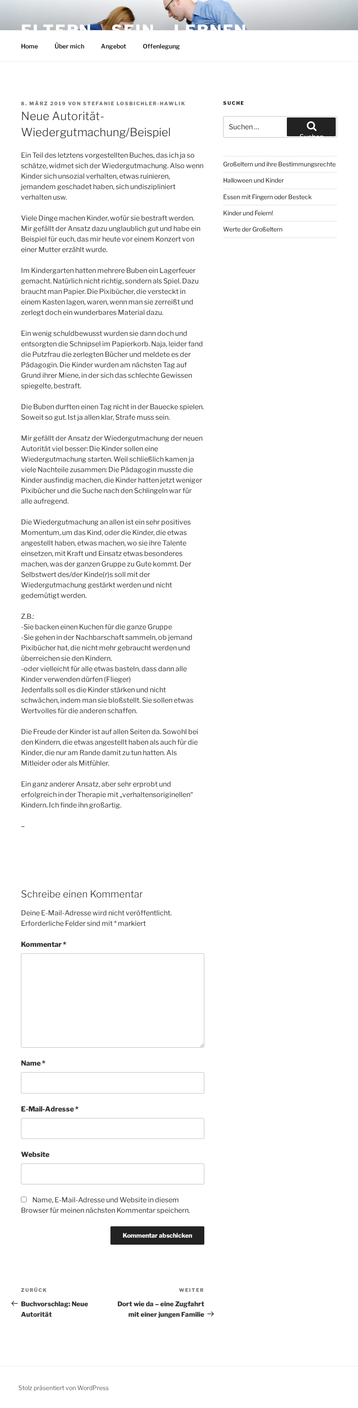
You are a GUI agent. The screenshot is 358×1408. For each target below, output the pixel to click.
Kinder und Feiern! (248, 213)
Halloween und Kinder (253, 180)
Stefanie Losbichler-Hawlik (134, 103)
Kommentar (43, 944)
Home (29, 46)
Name (33, 1063)
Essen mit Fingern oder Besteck (267, 196)
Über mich (69, 46)
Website (35, 1154)
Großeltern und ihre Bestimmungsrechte (279, 164)
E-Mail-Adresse (50, 1109)
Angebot (113, 46)
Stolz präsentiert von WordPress (63, 1387)
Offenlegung (161, 46)
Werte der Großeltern (252, 229)
